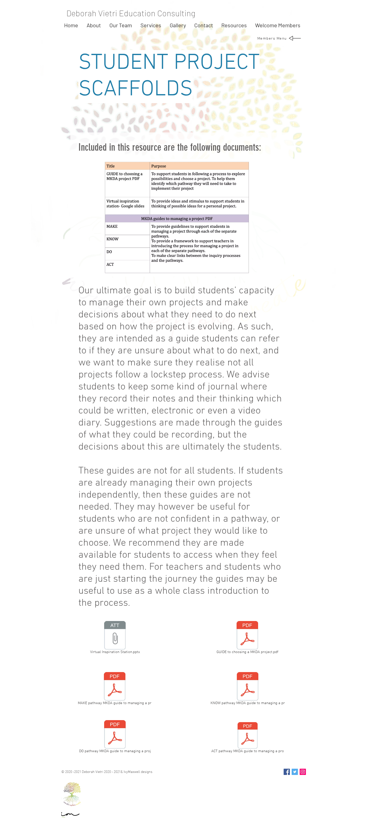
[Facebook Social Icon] (287, 772)
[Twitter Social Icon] (295, 772)
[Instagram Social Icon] (303, 772)
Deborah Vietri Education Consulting (130, 13)
